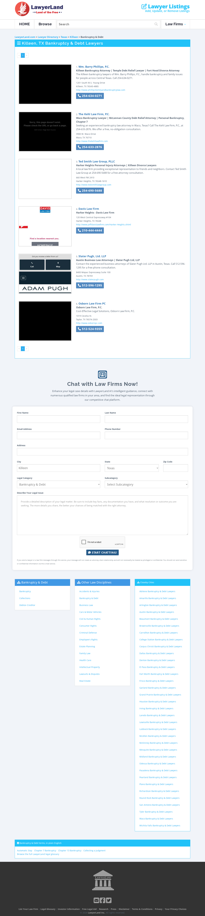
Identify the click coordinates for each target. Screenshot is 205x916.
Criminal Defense (88, 632)
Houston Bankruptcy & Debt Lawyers (157, 701)
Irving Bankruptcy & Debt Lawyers (156, 708)
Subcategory (111, 478)
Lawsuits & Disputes (89, 674)
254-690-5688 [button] (91, 191)
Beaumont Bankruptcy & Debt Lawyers (158, 618)
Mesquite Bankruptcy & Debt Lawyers (158, 749)
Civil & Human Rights (90, 618)
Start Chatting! (104, 552)
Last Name (110, 412)
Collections (24, 598)
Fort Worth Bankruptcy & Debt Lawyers (158, 674)
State (107, 461)
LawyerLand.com (25, 37)
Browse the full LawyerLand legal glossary (38, 854)
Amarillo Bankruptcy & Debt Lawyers (157, 598)
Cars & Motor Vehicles (90, 612)
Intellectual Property (89, 667)
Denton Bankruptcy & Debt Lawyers (157, 660)
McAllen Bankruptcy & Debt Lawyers (157, 736)
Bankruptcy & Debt (34, 582)
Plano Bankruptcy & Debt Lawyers (156, 784)
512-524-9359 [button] (91, 329)
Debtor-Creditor (27, 605)
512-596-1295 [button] (91, 285)
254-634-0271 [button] (91, 96)
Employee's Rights (88, 639)
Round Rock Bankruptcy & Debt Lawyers (159, 798)
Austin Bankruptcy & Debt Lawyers (156, 612)
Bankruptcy (25, 591)
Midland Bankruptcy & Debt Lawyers (157, 756)
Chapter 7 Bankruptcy (45, 850)
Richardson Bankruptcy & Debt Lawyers (159, 791)
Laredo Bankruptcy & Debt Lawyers (157, 715)
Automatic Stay (24, 850)
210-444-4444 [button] (91, 230)
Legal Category (24, 478)
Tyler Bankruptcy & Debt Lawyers (156, 811)
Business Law (86, 605)
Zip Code (167, 461)
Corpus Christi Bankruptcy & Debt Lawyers (160, 646)
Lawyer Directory (48, 37)
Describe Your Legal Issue (30, 492)
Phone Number (113, 429)
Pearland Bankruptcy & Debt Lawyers (158, 777)
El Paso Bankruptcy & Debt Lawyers (157, 667)
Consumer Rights (88, 625)
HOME (24, 24)
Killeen (74, 37)
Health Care (85, 660)
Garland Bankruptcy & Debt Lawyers (157, 687)
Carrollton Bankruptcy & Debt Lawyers (158, 632)
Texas (64, 37)
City (19, 461)
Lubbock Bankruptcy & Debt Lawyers (157, 729)
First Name (22, 412)
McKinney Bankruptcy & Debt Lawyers (158, 742)
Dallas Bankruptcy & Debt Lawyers (156, 653)
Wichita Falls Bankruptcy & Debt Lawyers (159, 825)
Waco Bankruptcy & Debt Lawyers (156, 818)
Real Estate (84, 680)
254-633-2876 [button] (91, 147)
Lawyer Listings (168, 6)
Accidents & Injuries (89, 591)
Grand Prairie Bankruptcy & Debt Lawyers (160, 694)
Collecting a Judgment (94, 850)
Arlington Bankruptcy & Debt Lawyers (158, 605)
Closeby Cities (147, 582)
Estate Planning (87, 646)
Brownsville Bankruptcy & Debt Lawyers (159, 625)
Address (21, 445)
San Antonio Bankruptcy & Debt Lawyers (159, 804)
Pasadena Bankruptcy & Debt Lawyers (158, 770)
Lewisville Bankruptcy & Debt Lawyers (158, 722)
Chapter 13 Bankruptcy (69, 850)
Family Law (84, 653)
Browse (45, 24)
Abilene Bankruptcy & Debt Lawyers (157, 591)
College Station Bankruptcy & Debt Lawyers (161, 639)
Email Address (24, 429)
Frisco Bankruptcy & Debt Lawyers (156, 680)
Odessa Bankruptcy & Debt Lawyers (157, 763)
